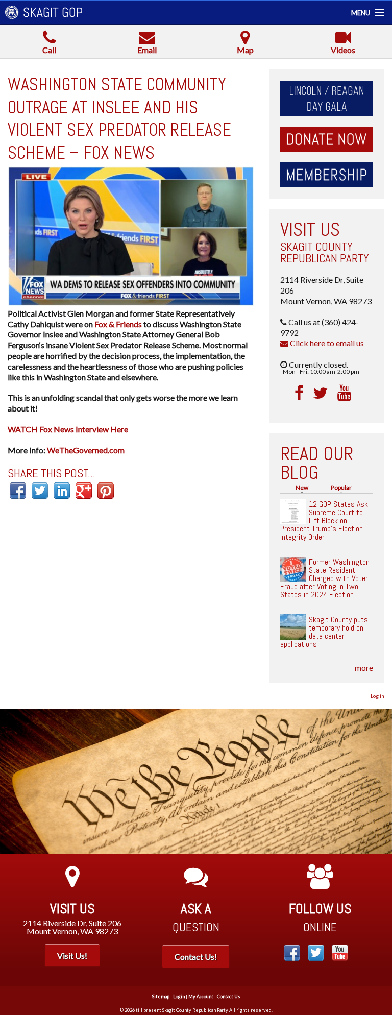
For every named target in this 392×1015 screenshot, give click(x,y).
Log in (377, 696)
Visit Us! (72, 955)
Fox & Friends (118, 324)
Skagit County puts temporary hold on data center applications (324, 631)
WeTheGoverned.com (86, 450)
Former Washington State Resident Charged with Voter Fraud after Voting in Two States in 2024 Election (325, 578)
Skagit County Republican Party (324, 252)
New (304, 487)
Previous (15, 781)
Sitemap (160, 996)
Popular (341, 487)
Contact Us (228, 996)
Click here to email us (326, 343)
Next (376, 781)
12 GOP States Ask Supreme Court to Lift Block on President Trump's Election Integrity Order (324, 520)
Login (179, 996)
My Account (200, 996)
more (364, 667)
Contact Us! (196, 956)
